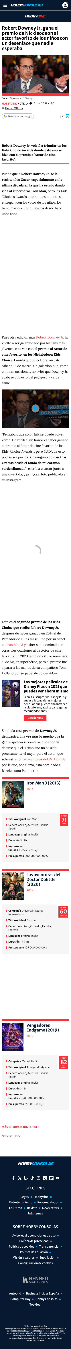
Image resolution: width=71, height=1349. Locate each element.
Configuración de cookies (35, 1263)
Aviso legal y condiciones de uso (34, 1235)
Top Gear (35, 1304)
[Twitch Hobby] (26, 1178)
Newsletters (50, 1208)
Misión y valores (24, 1258)
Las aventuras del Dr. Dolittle (43, 759)
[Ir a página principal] (26, 5)
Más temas (35, 1213)
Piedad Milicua (14, 108)
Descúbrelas (35, 718)
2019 (29, 890)
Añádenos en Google (19, 116)
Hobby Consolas (46, 1299)
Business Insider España (42, 1293)
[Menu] (5, 5)
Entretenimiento (21, 1202)
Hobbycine (33, 16)
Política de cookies (21, 1247)
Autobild (15, 1293)
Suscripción (47, 1258)
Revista (32, 1208)
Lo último (15, 1208)
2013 (29, 789)
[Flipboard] (51, 1178)
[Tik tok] (32, 1178)
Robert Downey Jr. (49, 337)
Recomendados (48, 1202)
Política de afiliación (34, 1252)
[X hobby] (19, 1178)
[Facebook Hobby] (13, 1178)
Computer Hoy (20, 1299)
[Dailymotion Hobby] (45, 1178)
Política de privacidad (34, 1241)
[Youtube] (57, 1178)
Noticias (7, 1136)
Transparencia (49, 1247)
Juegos (24, 1197)
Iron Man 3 (14, 645)
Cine (18, 1136)
